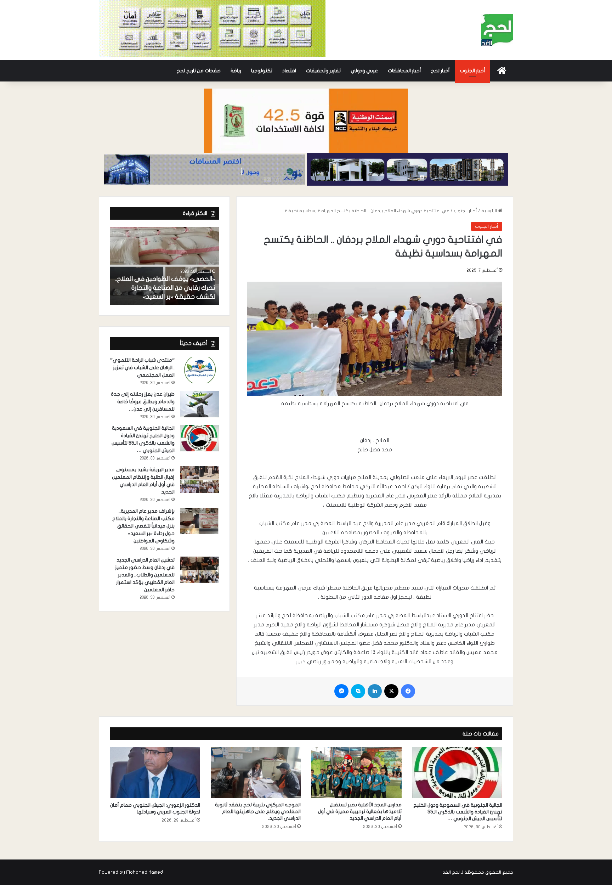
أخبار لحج (440, 70)
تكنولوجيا (261, 70)
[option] (164, 266)
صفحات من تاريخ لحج (199, 70)
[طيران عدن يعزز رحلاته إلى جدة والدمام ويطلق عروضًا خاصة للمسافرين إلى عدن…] (199, 404)
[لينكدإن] (375, 691)
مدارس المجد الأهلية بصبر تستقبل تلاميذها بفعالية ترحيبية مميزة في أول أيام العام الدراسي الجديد (360, 811)
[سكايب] (358, 691)
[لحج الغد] (497, 30)
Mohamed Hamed (144, 872)
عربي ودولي (364, 70)
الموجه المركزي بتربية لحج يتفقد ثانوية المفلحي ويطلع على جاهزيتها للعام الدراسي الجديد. (258, 811)
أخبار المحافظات (404, 70)
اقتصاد (289, 70)
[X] (391, 691)
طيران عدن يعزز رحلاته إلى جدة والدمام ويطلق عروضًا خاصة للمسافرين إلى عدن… (143, 401)
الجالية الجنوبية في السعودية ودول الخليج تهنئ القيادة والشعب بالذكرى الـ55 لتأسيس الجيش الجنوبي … (457, 811)
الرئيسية (489, 210)
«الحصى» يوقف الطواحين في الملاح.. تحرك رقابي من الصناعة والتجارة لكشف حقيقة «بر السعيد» (165, 288)
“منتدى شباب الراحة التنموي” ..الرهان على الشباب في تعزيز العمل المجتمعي (142, 367)
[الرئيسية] (501, 70)
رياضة (236, 70)
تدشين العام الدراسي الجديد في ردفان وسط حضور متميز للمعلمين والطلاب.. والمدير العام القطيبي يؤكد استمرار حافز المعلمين (145, 574)
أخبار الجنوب (472, 70)
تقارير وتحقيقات (323, 70)
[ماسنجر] (341, 691)
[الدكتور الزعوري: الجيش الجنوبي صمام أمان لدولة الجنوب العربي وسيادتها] (155, 772)
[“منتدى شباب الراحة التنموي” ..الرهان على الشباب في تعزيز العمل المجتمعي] (199, 370)
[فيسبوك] (408, 691)
